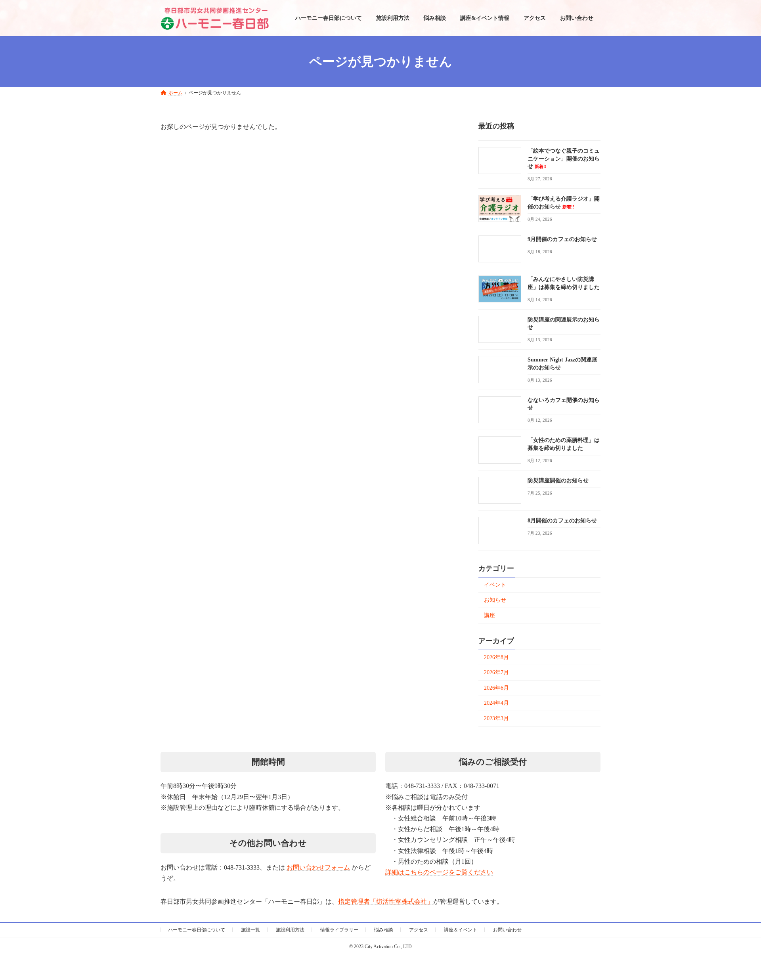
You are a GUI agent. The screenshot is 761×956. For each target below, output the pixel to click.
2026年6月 (496, 688)
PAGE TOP (721, 891)
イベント (495, 585)
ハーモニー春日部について (196, 930)
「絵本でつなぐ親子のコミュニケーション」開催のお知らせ (564, 158)
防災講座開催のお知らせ (558, 481)
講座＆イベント (460, 930)
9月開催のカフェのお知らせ (562, 239)
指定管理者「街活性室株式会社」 (385, 901)
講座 (489, 615)
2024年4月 (496, 703)
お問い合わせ (507, 930)
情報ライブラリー (339, 930)
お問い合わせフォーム (318, 867)
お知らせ (495, 600)
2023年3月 (496, 718)
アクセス (418, 930)
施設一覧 (250, 930)
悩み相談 (383, 930)
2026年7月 (496, 673)
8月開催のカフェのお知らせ (562, 521)
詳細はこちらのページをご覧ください (439, 872)
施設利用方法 (290, 930)
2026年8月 (496, 657)
